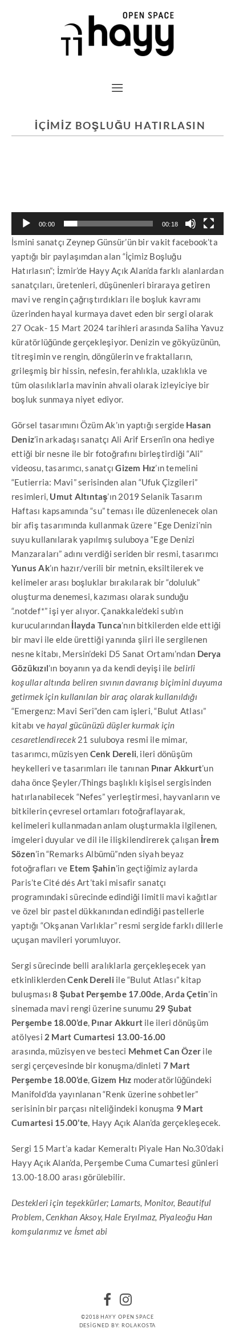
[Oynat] (26, 223)
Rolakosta (138, 1325)
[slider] (108, 223)
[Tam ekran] (208, 223)
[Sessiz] (190, 223)
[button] (117, 199)
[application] (117, 200)
